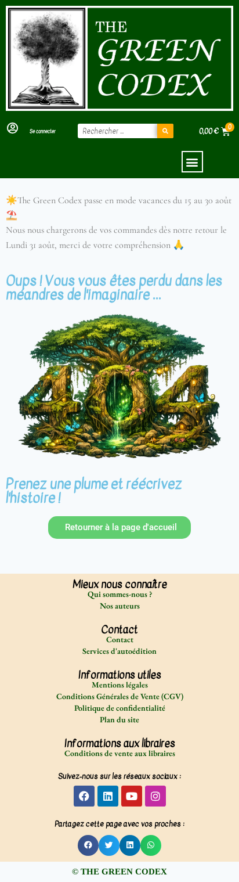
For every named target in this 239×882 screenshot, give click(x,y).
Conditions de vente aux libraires (119, 753)
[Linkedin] (107, 796)
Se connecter (43, 131)
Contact (119, 639)
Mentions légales (120, 684)
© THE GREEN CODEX (119, 871)
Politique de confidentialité (119, 708)
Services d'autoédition (119, 651)
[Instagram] (155, 796)
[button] (192, 161)
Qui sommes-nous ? (120, 594)
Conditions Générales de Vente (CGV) (119, 696)
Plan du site (119, 719)
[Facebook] (84, 796)
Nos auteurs (120, 605)
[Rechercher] (165, 131)
